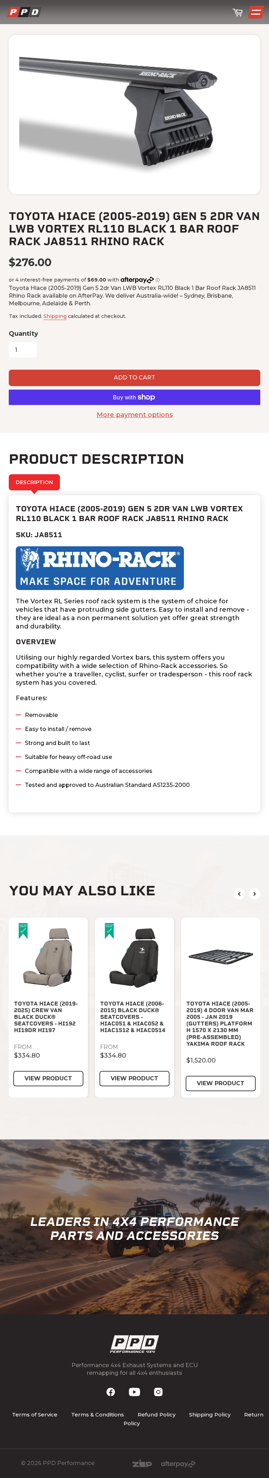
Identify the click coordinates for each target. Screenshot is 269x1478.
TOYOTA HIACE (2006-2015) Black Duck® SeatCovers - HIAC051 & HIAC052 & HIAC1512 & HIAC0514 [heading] (132, 1017)
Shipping (55, 316)
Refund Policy (156, 1414)
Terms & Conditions (97, 1414)
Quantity (23, 333)
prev (239, 894)
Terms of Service (34, 1414)
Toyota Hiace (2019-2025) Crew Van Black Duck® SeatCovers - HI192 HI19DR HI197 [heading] (46, 1017)
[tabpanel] (134, 653)
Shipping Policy (209, 1414)
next (254, 894)
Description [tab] (34, 482)
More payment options (135, 415)
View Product (48, 1078)
